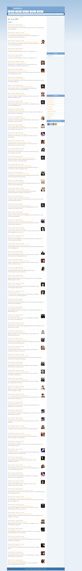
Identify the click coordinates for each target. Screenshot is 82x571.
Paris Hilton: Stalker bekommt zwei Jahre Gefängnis (19, 434)
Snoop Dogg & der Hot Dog (14, 529)
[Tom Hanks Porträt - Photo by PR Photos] (43, 292)
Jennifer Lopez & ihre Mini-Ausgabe (16, 553)
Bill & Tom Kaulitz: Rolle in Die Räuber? (16, 78)
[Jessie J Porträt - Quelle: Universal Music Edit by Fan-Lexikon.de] (43, 126)
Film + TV (25, 11)
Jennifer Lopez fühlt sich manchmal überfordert (18, 261)
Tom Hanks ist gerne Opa (13, 292)
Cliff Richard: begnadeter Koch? (15, 403)
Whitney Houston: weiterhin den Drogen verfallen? (19, 466)
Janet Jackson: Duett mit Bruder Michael (17, 561)
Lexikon (15, 8)
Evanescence (50, 100)
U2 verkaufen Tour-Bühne (14, 316)
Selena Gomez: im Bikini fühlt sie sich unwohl (18, 102)
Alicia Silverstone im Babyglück (15, 442)
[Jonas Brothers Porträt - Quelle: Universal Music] (43, 221)
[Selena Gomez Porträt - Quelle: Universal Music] (43, 86)
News (11, 11)
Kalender (13, 16)
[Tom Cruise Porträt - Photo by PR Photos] (43, 395)
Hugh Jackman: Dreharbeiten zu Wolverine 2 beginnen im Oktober (23, 42)
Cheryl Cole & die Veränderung (15, 411)
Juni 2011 (17, 16)
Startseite (9, 16)
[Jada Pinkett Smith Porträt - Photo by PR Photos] (43, 142)
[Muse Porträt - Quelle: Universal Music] (43, 364)
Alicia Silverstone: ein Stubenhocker (16, 324)
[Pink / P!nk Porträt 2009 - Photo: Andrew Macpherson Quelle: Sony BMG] (43, 181)
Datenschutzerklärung (38, 568)
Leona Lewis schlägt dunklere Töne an (16, 269)
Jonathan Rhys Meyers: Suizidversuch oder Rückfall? (19, 166)
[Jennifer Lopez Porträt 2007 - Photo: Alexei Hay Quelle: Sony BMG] (43, 261)
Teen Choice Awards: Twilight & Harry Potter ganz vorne (20, 506)
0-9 (62, 14)
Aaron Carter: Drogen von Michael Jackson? (17, 458)
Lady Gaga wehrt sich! (13, 450)
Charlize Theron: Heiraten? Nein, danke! (17, 229)
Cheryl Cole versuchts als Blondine (15, 419)
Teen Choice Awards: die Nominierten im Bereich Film (20, 498)
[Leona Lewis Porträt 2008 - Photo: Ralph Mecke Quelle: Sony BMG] (43, 269)
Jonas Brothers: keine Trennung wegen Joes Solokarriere (20, 221)
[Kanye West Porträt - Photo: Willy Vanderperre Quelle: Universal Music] (43, 332)
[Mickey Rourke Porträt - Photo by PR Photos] (43, 63)
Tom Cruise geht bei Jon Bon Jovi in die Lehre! (18, 395)
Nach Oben (27, 568)
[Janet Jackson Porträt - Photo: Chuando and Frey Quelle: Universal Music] (43, 561)
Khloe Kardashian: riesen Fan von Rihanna (17, 71)
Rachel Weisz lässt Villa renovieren (15, 150)
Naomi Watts (50, 102)
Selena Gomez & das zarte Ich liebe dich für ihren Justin (20, 86)
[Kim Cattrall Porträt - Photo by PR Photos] (43, 348)
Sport (32, 11)
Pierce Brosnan (50, 113)
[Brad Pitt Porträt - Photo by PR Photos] (43, 284)
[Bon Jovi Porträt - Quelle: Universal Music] (43, 174)
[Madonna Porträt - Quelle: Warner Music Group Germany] (43, 134)
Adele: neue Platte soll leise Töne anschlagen (18, 213)
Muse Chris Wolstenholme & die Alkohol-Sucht (18, 379)
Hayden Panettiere (51, 111)
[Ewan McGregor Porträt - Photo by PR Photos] (43, 189)
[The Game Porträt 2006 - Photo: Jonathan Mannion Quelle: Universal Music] (43, 253)
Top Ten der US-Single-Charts (14, 56)
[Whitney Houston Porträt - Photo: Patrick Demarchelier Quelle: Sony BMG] (43, 466)
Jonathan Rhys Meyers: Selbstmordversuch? (18, 537)
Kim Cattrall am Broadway (14, 348)
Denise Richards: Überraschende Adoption (17, 427)
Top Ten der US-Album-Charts (14, 50)
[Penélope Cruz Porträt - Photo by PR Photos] (43, 482)
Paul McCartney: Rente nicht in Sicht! (16, 276)
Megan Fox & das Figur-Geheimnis (15, 387)
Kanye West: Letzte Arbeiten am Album (16, 332)
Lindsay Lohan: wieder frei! (14, 545)
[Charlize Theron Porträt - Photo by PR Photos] (43, 229)
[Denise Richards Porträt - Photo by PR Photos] (43, 427)
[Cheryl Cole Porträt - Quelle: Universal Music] (43, 411)
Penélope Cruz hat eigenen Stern (15, 482)
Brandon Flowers (51, 98)
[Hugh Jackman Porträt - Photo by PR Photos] (43, 42)
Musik (18, 11)
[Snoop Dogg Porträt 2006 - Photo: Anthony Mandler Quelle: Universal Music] (43, 530)
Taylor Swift (50, 115)
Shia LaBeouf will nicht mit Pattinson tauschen (18, 372)
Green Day (49, 106)
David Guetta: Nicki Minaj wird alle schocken (18, 340)
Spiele (40, 11)
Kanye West (50, 109)
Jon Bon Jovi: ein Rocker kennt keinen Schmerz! (18, 174)
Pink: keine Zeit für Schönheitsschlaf (16, 181)
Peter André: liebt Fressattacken (15, 300)
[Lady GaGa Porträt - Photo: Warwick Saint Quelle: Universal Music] (43, 450)
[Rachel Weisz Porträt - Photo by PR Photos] (43, 150)
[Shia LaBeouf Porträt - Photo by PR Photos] (43, 372)
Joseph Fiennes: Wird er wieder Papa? (16, 110)
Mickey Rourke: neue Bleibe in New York (17, 63)
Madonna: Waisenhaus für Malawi (15, 474)
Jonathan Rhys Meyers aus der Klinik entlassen (18, 356)
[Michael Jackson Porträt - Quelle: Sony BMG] (43, 458)
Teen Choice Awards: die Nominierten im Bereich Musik (20, 490)
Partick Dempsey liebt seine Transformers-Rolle (18, 245)
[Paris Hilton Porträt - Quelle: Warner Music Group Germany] (43, 434)
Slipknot (49, 118)
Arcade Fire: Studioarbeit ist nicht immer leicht (18, 197)
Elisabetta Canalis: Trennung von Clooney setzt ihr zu (20, 514)
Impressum (44, 568)
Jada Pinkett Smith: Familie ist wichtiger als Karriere (19, 142)
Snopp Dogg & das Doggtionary (15, 308)
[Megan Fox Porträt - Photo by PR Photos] (43, 387)
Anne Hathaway (51, 104)
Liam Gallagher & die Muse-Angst (15, 364)
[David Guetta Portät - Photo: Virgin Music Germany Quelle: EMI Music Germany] (43, 340)
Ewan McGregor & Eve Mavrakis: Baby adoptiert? (19, 189)
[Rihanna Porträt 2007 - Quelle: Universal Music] (43, 71)
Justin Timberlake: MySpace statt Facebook (17, 522)
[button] (48, 124)
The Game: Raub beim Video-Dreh (15, 253)
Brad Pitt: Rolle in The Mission (14, 284)
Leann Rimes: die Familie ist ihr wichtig (16, 118)
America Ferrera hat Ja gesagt (14, 237)
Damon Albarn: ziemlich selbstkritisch (16, 26)
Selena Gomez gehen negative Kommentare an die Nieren (21, 158)
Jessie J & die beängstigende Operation (16, 126)
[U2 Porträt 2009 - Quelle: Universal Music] (43, 316)
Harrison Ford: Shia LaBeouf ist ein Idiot (17, 94)
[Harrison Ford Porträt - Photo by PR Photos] (43, 94)
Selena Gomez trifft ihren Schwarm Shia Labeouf (19, 205)
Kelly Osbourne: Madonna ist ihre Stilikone (17, 134)
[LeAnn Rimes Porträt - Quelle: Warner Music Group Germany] (43, 118)
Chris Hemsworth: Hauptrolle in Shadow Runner (19, 34)
